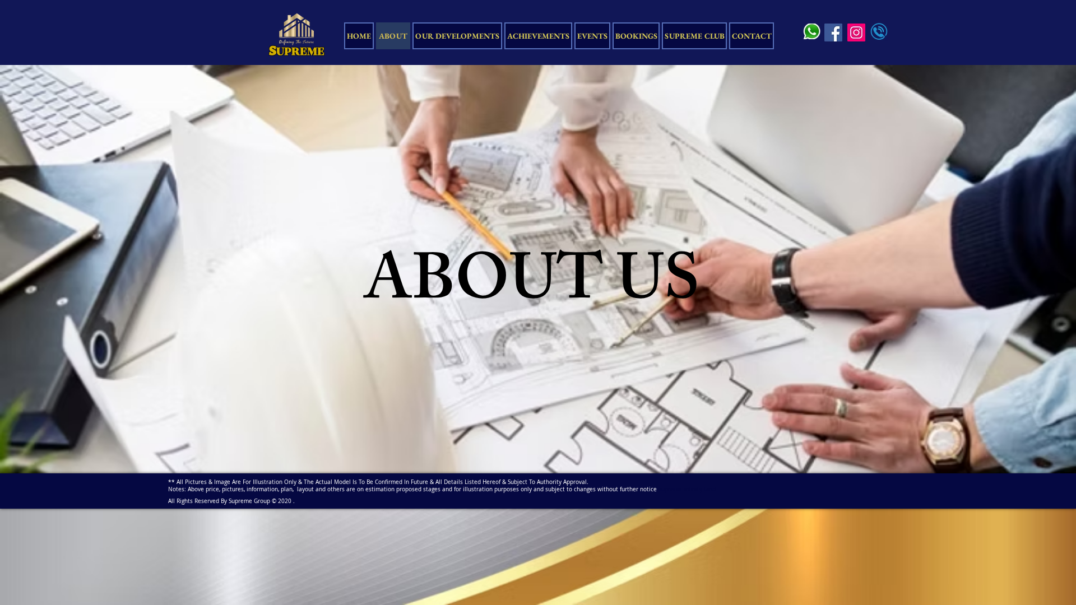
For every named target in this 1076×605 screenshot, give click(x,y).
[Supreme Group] (833, 32)
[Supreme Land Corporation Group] (856, 32)
